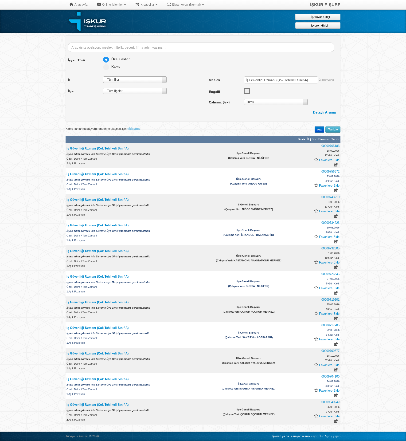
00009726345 (330, 274)
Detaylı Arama (324, 112)
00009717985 (330, 325)
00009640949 (330, 402)
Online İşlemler (112, 4)
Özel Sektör (120, 59)
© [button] (90, 436)
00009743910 (330, 197)
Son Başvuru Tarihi (326, 139)
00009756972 (330, 171)
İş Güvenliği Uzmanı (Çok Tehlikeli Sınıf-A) (97, 148)
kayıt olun (317, 436)
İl (308, 139)
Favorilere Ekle (329, 160)
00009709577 (330, 351)
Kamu (116, 66)
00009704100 (330, 376)
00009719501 (330, 299)
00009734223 (330, 222)
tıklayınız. (134, 128)
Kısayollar (147, 4)
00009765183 (330, 146)
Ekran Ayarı (186, 4)
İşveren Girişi (320, 25)
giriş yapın (333, 436)
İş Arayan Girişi (320, 17)
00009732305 (330, 248)
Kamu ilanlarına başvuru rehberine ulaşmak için (103, 128)
